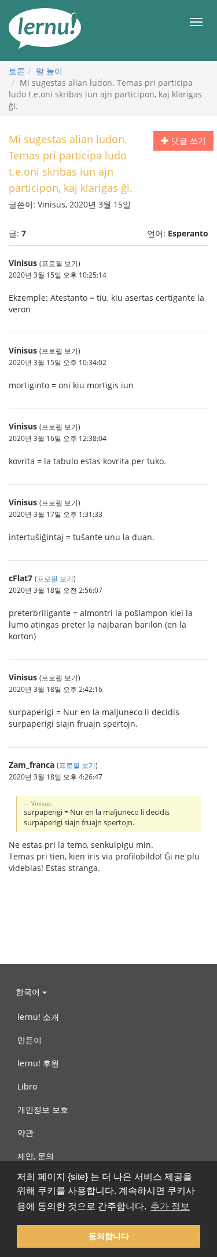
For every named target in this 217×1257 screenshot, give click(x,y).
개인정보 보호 (42, 1109)
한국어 (29, 991)
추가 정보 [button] (170, 1206)
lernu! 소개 (38, 1016)
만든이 (29, 1039)
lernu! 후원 (38, 1063)
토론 (17, 70)
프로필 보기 (55, 578)
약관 (25, 1132)
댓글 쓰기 (187, 140)
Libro (27, 1086)
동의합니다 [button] (109, 1236)
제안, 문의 (35, 1155)
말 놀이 (49, 70)
